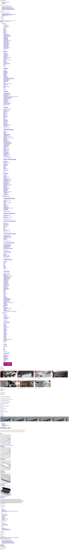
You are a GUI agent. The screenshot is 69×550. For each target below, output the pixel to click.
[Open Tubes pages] (5, 293)
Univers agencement (4, 515)
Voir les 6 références (2, 472)
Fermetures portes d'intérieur (10, 233)
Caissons (5, 315)
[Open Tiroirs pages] (5, 70)
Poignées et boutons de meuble (10, 159)
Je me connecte (7, 400)
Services (3, 527)
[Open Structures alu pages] (7, 351)
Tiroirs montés (7, 321)
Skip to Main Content (3, 0)
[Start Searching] (8, 12)
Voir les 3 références (2, 459)
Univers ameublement (4, 514)
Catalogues (3, 519)
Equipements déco (7, 251)
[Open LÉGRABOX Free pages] (8, 327)
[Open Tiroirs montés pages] (7, 320)
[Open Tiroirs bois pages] (6, 337)
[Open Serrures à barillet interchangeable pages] (12, 97)
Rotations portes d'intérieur (9, 213)
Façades (5, 344)
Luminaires (6, 173)
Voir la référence (2, 497)
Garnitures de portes (8, 259)
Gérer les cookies (4, 511)
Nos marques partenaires (5, 518)
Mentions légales (4, 510)
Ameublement (3, 423)
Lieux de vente (7, 271)
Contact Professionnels (5, 524)
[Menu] (2, 17)
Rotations (5, 51)
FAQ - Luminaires (4, 520)
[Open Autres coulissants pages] (8, 226)
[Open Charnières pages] (6, 53)
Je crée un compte (2, 400)
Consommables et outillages (9, 198)
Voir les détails (2, 471)
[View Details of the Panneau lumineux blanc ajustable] (5, 457)
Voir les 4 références (2, 446)
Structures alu (6, 353)
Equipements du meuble (8, 129)
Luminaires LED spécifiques (5, 425)
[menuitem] (3, 23)
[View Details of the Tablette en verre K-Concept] (5, 495)
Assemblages (6, 25)
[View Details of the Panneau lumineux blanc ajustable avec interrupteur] (5, 444)
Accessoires (6, 107)
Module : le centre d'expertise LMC (6, 529)
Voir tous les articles (2, 389)
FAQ (2, 523)
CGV (2, 509)
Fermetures (6, 91)
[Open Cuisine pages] (5, 131)
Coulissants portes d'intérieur (10, 220)
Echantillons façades (4, 528)
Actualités (1, 390)
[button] (34, 5)
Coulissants (6, 68)
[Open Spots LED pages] (6, 175)
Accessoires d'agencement (9, 242)
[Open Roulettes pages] (6, 119)
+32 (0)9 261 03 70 (2, 506)
